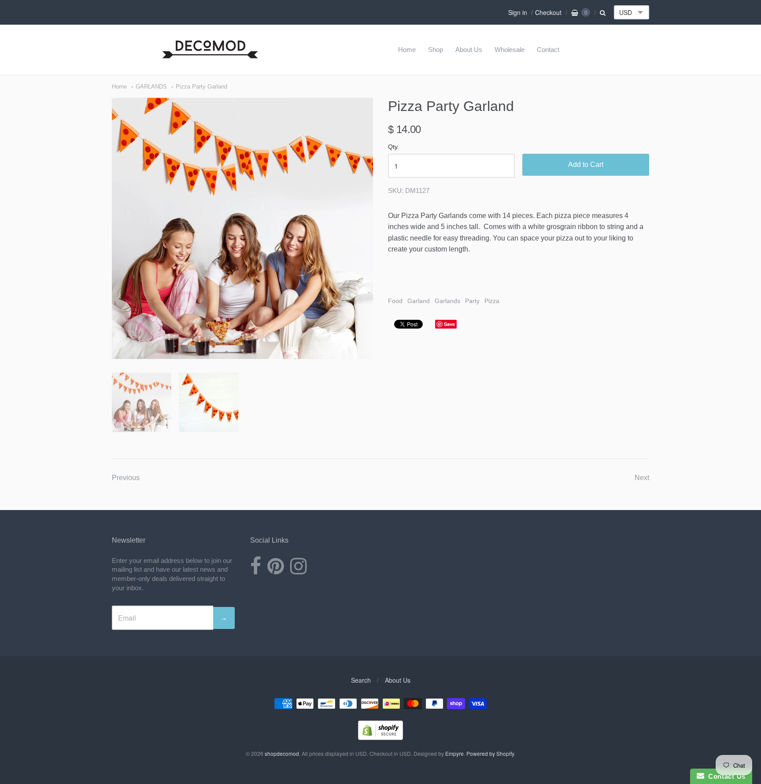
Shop (435, 49)
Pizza (491, 300)
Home (407, 49)
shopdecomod (282, 753)
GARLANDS (151, 86)
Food (395, 300)
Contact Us (725, 776)
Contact (548, 49)
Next (642, 477)
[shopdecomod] (210, 59)
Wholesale (510, 49)
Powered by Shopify (490, 753)
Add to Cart (585, 164)
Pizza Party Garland (201, 86)
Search (361, 680)
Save (449, 324)
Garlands (447, 300)
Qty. (393, 147)
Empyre (454, 753)
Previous (126, 477)
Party (472, 300)
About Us (468, 49)
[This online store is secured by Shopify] (380, 737)
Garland (418, 300)
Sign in (517, 12)
